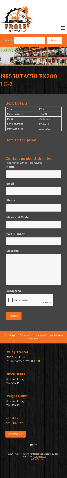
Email (11, 183)
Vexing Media (40, 456)
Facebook (41, 335)
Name (11, 166)
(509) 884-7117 (14, 423)
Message (12, 250)
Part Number (15, 233)
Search (9, 40)
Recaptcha (13, 290)
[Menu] (63, 28)
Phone (11, 200)
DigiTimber (38, 459)
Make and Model (17, 217)
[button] (54, 40)
